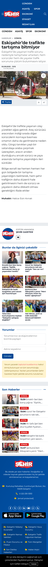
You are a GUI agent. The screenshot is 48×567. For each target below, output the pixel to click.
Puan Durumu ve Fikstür (13, 543)
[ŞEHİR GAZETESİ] (8, 233)
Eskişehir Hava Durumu (33, 528)
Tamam (34, 564)
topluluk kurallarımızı (28, 364)
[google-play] (35, 515)
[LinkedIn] (24, 508)
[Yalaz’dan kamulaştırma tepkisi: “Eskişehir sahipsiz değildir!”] (12, 306)
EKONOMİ (27, 14)
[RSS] (38, 508)
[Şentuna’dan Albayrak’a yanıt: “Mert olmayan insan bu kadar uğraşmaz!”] (35, 281)
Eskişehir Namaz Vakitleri (13, 535)
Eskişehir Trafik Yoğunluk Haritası (33, 535)
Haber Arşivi (33, 550)
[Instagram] (19, 508)
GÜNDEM (27, 3)
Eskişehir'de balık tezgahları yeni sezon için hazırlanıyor (11, 291)
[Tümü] (45, 389)
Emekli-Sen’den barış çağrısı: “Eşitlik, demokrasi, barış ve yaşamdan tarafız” (11, 268)
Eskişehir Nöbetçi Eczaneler (13, 528)
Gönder (8, 356)
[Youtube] (29, 508)
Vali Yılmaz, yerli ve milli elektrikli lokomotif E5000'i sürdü (33, 317)
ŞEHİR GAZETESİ (24, 232)
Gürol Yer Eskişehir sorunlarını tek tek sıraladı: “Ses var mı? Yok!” (34, 268)
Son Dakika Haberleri (10, 551)
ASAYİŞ (26, 9)
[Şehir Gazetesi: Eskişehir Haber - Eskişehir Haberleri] (12, 14)
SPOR (37, 9)
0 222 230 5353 (25, 494)
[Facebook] (10, 508)
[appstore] (13, 515)
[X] (15, 508)
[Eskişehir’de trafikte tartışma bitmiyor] (24, 85)
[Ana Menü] (3, 14)
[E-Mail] (18, 237)
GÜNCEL (18, 38)
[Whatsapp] (33, 508)
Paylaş (8, 102)
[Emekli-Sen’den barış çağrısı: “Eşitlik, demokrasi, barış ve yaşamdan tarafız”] (12, 257)
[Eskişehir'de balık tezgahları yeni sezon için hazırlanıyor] (12, 281)
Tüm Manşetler (35, 542)
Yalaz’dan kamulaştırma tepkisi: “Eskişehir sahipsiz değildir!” (12, 317)
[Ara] (45, 14)
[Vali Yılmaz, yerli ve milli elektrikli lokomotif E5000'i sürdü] (35, 306)
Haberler (6, 38)
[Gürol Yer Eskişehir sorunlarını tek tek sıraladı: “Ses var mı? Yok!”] (35, 257)
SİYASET (26, 19)
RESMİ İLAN (28, 24)
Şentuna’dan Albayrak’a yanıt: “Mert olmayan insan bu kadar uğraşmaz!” (35, 292)
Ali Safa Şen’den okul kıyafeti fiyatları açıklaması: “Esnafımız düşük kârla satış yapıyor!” (31, 425)
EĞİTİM (24, 420)
